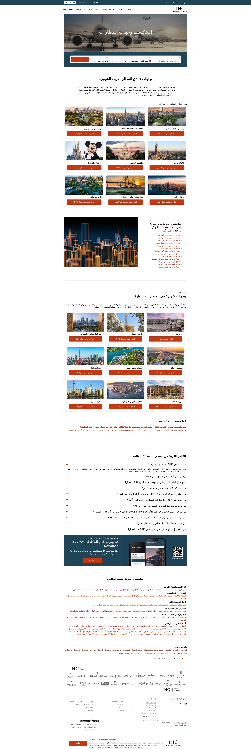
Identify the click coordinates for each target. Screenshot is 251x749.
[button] (70, 2)
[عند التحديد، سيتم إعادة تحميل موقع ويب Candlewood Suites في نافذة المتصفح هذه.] (179, 684)
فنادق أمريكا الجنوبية (96, 617)
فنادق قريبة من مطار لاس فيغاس (167, 251)
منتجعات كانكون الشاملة (133, 596)
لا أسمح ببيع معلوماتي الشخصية (84, 704)
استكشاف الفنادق (151, 703)
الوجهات (128, 9)
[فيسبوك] (185, 704)
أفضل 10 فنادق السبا (107, 634)
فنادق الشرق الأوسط (79, 617)
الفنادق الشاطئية (180, 596)
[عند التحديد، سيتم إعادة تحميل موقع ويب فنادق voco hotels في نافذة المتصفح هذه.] (161, 675)
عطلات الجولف (76, 590)
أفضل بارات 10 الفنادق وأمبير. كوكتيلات (120, 626)
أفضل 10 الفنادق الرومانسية (147, 626)
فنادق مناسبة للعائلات (178, 605)
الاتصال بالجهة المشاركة (149, 713)
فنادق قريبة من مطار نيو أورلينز (168, 246)
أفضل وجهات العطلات (154, 611)
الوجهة (178, 57)
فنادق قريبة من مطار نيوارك (169, 238)
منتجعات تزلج (109, 590)
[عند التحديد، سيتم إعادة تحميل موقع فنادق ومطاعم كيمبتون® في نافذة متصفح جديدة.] (128, 675)
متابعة (78, 743)
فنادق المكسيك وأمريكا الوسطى (117, 617)
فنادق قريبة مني (180, 611)
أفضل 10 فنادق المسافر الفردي (94, 631)
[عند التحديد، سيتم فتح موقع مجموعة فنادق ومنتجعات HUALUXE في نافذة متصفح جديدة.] (180, 675)
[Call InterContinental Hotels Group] (183, 2)
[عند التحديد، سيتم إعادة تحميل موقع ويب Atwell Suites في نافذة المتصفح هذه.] (143, 684)
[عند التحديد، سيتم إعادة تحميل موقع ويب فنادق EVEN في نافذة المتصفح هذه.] (93, 684)
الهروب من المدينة (160, 590)
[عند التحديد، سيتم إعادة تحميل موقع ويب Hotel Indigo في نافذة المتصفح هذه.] (140, 675)
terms (157, 743)
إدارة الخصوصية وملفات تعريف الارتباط (81, 702)
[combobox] (166, 61)
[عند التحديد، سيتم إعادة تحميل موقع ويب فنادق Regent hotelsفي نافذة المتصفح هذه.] (81, 675)
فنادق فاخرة (168, 611)
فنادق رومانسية (121, 590)
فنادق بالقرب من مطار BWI (169, 264)
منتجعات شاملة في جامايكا (90, 596)
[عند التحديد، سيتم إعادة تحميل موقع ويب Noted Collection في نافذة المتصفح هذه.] (151, 675)
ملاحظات (90, 710)
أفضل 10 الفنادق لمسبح (154, 634)
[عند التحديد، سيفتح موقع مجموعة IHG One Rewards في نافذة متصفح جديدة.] (172, 690)
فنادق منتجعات (98, 590)
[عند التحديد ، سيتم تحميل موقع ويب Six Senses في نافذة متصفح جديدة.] (70, 675)
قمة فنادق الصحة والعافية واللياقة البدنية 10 (87, 626)
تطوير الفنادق (152, 710)
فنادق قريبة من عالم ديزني (103, 605)
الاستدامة (121, 710)
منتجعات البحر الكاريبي (164, 596)
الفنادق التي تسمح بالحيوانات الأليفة (114, 611)
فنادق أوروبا (169, 617)
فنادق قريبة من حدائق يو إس (125, 605)
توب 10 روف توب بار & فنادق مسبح (130, 634)
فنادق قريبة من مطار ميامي (169, 267)
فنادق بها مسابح (133, 590)
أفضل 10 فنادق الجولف (101, 629)
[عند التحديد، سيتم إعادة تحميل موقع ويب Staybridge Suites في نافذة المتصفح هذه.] (155, 684)
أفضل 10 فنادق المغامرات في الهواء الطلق (159, 631)
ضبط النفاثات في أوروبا (136, 611)
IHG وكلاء (121, 707)
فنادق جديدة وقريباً (147, 590)
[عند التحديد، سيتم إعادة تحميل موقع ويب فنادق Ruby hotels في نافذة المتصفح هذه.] (171, 675)
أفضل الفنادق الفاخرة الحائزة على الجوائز (85, 611)
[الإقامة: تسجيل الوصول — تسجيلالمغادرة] (141, 61)
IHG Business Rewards (117, 702)
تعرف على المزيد (89, 727)
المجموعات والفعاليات (108, 9)
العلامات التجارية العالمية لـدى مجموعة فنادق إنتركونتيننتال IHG (143, 706)
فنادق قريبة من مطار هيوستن (169, 254)
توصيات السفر (120, 704)
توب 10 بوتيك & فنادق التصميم (86, 634)
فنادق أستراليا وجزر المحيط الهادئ (142, 617)
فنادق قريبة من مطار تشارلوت (168, 243)
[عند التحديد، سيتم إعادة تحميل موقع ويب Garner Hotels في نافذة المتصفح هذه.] (125, 684)
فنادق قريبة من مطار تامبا (170, 248)
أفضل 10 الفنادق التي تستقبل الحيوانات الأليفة (124, 631)
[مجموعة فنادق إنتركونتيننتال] (180, 9)
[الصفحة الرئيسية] (182, 658)
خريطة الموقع (89, 707)
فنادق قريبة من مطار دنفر (170, 256)
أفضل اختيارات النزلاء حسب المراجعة (172, 626)
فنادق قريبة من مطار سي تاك (169, 262)
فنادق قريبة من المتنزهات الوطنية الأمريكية (152, 605)
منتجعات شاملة (148, 596)
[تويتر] (180, 704)
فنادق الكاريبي (181, 617)
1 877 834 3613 (163, 722)
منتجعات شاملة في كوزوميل (112, 596)
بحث (80, 59)
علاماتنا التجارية (93, 9)
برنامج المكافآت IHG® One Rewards (74, 9)
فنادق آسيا (160, 617)
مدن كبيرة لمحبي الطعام (177, 590)
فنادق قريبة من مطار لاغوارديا (169, 235)
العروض (120, 9)
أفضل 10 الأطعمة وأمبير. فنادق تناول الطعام (128, 629)
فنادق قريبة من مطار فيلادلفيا (169, 240)
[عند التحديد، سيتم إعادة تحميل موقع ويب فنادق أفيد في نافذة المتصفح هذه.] (134, 684)
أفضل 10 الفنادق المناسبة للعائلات (158, 629)
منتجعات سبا (87, 590)
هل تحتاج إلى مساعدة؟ (171, 2)
